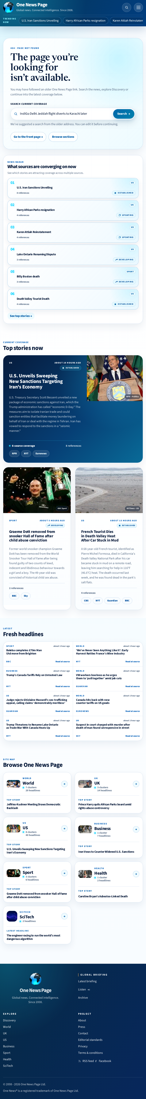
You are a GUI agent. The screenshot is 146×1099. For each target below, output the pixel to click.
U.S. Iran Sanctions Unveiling (40, 21)
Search (123, 114)
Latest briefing (87, 981)
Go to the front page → (28, 137)
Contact (83, 1033)
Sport (28, 872)
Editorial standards (90, 1040)
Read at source (63, 661)
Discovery (9, 1020)
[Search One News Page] (126, 7)
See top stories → (21, 316)
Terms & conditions (90, 1053)
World (28, 783)
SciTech (27, 917)
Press (81, 1027)
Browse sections (63, 137)
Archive (83, 998)
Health (100, 873)
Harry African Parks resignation (86, 21)
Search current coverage (28, 104)
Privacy (83, 1046)
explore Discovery (113, 89)
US (25, 828)
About (82, 1020)
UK (97, 783)
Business (102, 828)
